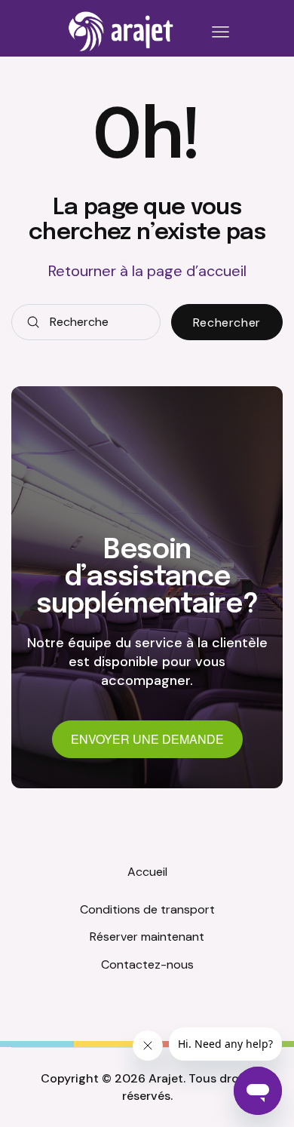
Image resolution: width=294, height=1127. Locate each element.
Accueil (147, 872)
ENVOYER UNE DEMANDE (147, 739)
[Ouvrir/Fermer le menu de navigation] (218, 32)
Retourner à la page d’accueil (147, 271)
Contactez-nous (147, 964)
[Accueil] (121, 31)
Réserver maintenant (147, 936)
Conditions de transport (147, 909)
